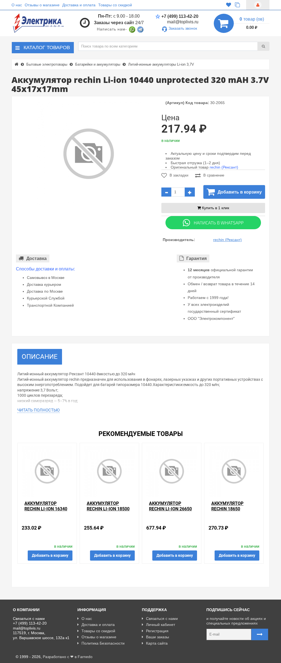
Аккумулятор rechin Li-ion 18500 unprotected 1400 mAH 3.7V (108, 511)
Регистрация (157, 631)
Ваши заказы (157, 637)
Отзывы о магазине (42, 5)
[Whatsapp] (213, 222)
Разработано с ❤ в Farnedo (67, 656)
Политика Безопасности (103, 643)
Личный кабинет (160, 624)
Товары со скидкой (115, 5)
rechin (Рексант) (224, 167)
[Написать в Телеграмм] (140, 29)
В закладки (179, 175)
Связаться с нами (162, 618)
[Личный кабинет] (258, 5)
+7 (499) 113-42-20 (179, 16)
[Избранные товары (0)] (228, 4)
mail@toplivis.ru (182, 21)
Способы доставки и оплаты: (45, 269)
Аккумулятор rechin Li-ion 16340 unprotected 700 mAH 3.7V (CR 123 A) (45, 511)
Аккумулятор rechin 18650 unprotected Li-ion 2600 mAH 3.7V (233, 511)
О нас (17, 5)
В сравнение (213, 175)
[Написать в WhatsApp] (132, 29)
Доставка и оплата (78, 5)
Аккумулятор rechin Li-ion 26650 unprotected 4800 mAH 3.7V (170, 511)
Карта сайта (157, 643)
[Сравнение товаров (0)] (237, 4)
